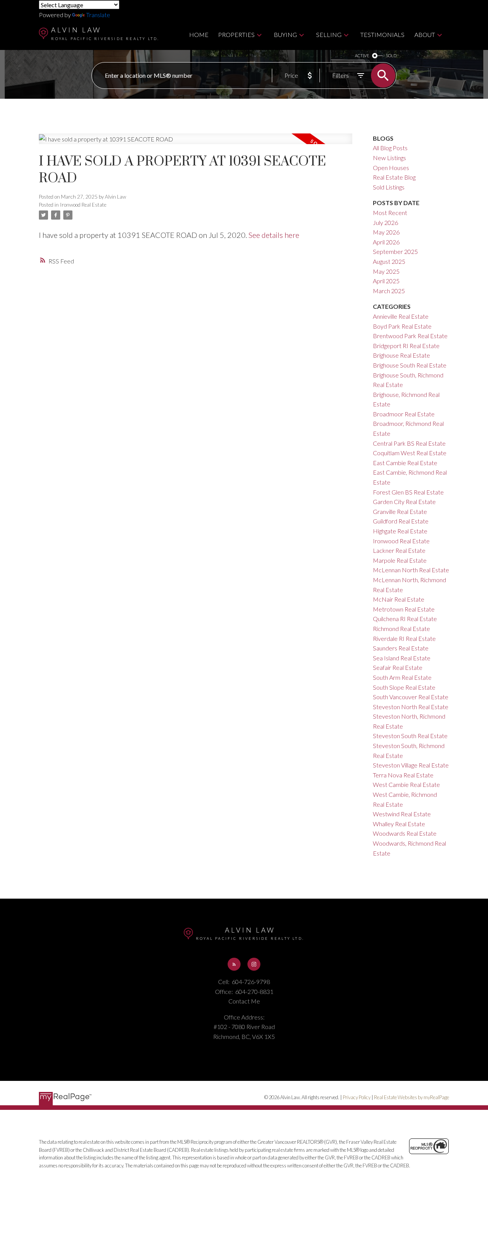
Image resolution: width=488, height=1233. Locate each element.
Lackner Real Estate (399, 550)
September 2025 (395, 251)
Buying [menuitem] (285, 34)
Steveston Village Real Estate (411, 765)
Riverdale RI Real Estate (404, 638)
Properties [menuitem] (236, 34)
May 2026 (386, 232)
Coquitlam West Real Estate (409, 452)
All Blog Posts (390, 147)
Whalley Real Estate (399, 823)
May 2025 (386, 271)
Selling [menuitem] (329, 34)
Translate (98, 14)
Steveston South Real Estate (410, 735)
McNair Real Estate (398, 599)
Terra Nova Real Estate (403, 775)
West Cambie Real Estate (406, 784)
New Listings (389, 157)
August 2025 (389, 261)
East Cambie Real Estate (405, 462)
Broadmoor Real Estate (404, 413)
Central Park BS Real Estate (409, 443)
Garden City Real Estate (404, 501)
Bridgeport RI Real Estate (406, 345)
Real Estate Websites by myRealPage (411, 1097)
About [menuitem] (424, 34)
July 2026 (385, 222)
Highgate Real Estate (400, 531)
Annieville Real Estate (401, 316)
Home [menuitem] (199, 34)
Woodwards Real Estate (405, 833)
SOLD (391, 55)
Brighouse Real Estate (401, 355)
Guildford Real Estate (401, 521)
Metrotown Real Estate (404, 609)
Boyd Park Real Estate (402, 326)
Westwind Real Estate (402, 813)
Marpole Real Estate (400, 560)
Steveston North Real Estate (410, 706)
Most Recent (390, 212)
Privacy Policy (357, 1097)
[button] (234, 964)
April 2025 (386, 280)
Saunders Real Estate (401, 648)
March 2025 (389, 290)
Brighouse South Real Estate (409, 365)
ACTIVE (362, 55)
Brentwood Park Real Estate (410, 335)
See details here (274, 234)
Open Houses (391, 167)
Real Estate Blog (394, 177)
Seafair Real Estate (397, 667)
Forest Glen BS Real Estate (408, 492)
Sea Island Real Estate (401, 657)
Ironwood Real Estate (83, 205)
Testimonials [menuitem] (382, 34)
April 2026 (386, 242)
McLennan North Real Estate (411, 569)
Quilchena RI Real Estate (405, 618)
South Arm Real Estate (402, 677)
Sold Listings (389, 187)
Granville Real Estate (400, 511)
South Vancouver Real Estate (410, 696)
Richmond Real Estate (401, 628)
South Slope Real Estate (404, 687)
